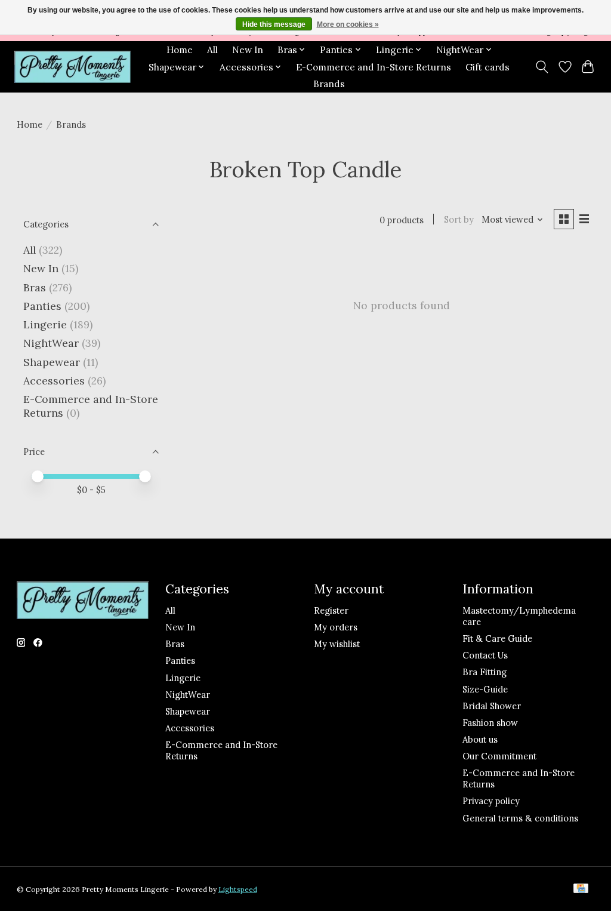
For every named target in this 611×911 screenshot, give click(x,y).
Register (331, 610)
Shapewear (51, 362)
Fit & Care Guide (497, 638)
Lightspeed (237, 889)
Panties (42, 306)
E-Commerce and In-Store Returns (373, 67)
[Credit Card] (580, 889)
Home (179, 50)
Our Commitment (499, 756)
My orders (335, 627)
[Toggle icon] (541, 67)
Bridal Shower (491, 706)
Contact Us (485, 655)
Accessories (54, 380)
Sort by (459, 219)
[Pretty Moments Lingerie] (72, 67)
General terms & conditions (520, 818)
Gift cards (487, 67)
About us (480, 739)
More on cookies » (348, 24)
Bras (34, 287)
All (212, 50)
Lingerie (45, 324)
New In (247, 50)
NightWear (51, 343)
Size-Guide (485, 689)
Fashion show (490, 722)
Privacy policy (491, 801)
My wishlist (337, 644)
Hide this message (274, 24)
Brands (329, 84)
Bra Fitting (484, 672)
